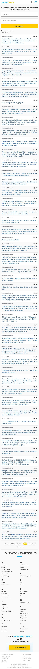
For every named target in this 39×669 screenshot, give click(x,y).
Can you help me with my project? (12, 103)
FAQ (24, 656)
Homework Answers (7, 654)
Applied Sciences (5, 569)
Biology (3, 582)
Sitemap (4, 662)
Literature (22, 585)
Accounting (4, 565)
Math (21, 596)
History (22, 567)
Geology (3, 629)
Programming (23, 618)
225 (21, 544)
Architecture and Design (7, 571)
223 (12, 544)
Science (22, 626)
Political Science (24, 613)
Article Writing (5, 576)
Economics (4, 604)
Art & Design (4, 573)
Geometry (3, 631)
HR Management (24, 569)
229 (18, 546)
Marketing (22, 593)
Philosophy (23, 609)
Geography (4, 626)
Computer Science (6, 598)
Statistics (22, 631)
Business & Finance (6, 584)
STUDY (8, 2)
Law (21, 582)
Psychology (23, 620)
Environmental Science (7, 611)
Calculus (3, 591)
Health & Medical (24, 565)
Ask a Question (20, 647)
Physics (22, 611)
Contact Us (5, 658)
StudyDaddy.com (24, 664)
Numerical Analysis (25, 602)
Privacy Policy (27, 658)
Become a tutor (6, 656)
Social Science (24, 629)
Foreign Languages (6, 620)
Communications (5, 595)
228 (34, 544)
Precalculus (23, 615)
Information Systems (25, 576)
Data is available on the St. (10, 240)
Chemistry (4, 593)
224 (16, 544)
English (3, 609)
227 (29, 544)
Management (23, 591)
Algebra (3, 567)
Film (2, 617)
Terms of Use (26, 660)
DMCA (4, 660)
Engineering (4, 606)
